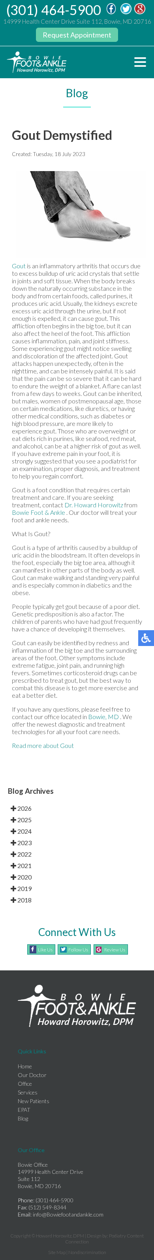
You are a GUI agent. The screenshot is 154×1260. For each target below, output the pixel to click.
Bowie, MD (103, 716)
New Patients (33, 1101)
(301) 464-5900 (53, 10)
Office (25, 1083)
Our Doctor (32, 1075)
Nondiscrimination (87, 1252)
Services (28, 1092)
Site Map (57, 1252)
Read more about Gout (43, 745)
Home (25, 1066)
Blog (23, 1118)
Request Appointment (77, 34)
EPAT (24, 1109)
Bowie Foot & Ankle (39, 512)
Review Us (114, 950)
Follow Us (78, 950)
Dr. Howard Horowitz (93, 505)
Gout (19, 265)
